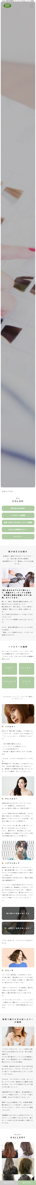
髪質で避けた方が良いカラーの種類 (18, 522)
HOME (3, 491)
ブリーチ (26, 681)
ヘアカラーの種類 (18, 515)
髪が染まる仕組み (18, 508)
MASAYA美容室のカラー (18, 529)
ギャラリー (18, 536)
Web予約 (28, 1183)
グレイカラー (26, 668)
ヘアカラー (9, 668)
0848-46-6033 (10, 1183)
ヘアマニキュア (9, 681)
